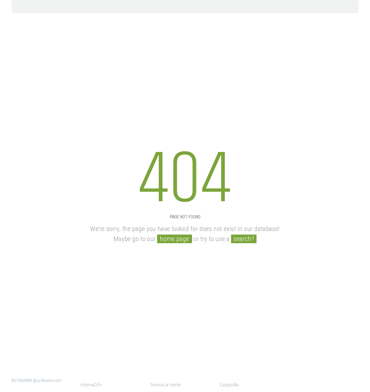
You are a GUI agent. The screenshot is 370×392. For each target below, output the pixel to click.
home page (174, 239)
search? (244, 239)
